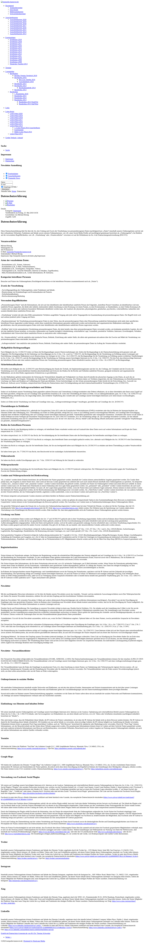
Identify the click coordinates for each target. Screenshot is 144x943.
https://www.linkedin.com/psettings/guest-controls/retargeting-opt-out (28, 930)
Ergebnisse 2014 (16, 50)
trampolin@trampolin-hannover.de (19, 252)
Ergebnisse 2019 (16, 40)
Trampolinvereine (16, 8)
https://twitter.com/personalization (57, 858)
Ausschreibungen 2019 (18, 22)
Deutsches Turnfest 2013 (19, 64)
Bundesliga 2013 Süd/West (28, 104)
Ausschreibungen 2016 (18, 28)
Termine (8, 68)
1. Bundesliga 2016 (21, 94)
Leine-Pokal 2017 (16, 120)
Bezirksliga (14, 74)
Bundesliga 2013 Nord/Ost (28, 102)
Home (14, 191)
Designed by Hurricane (32, 941)
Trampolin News (14, 178)
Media (42, 941)
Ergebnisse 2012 (16, 54)
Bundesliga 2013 (20, 100)
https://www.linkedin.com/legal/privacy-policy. (25, 925)
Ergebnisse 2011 (16, 56)
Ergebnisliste (19, 130)
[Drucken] (9, 201)
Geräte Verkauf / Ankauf (14, 138)
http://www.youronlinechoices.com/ (65, 508)
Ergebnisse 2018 (16, 42)
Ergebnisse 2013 (16, 52)
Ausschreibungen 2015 (18, 30)
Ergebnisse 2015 (16, 48)
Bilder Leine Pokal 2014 (23, 132)
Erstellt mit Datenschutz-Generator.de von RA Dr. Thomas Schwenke (25, 933)
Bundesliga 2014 (20, 98)
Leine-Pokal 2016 (16, 122)
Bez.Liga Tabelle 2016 (27, 80)
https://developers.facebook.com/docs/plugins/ (38, 793)
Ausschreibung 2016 (26, 82)
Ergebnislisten (10, 38)
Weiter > (8, 937)
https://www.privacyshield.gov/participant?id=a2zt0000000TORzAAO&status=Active (106, 856)
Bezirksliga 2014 (20, 86)
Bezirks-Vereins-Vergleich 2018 (25, 76)
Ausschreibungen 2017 (18, 26)
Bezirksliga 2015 (20, 84)
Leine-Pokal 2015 (16, 124)
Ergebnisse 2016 (16, 46)
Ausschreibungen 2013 (18, 34)
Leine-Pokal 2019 (16, 116)
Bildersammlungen (16, 12)
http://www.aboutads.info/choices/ (27, 508)
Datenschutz (9, 161)
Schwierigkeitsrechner (18, 14)
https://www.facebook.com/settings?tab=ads (54, 832)
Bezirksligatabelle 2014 (27, 88)
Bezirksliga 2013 (20, 90)
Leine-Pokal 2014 (16, 126)
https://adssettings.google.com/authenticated (70, 748)
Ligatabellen (9, 72)
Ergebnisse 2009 (16, 60)
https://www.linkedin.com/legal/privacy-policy (105, 927)
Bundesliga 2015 (20, 96)
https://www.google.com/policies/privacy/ (32, 748)
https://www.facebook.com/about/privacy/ (82, 824)
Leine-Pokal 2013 (16, 134)
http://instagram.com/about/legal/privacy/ (23, 881)
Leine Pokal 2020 (16, 114)
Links (7, 108)
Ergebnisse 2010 (16, 58)
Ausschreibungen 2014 (18, 32)
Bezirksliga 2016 (20, 78)
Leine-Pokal (9, 112)
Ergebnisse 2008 (16, 62)
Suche (7, 150)
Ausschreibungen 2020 (18, 20)
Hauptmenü (9, 6)
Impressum (9, 159)
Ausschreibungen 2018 (18, 24)
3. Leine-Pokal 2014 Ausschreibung (27, 128)
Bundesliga (14, 92)
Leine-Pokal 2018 (16, 118)
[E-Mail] (8, 203)
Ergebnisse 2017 (16, 44)
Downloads (14, 10)
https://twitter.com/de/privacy (27, 858)
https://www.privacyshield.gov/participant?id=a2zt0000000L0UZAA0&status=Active (40, 927)
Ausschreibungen (11, 18)
